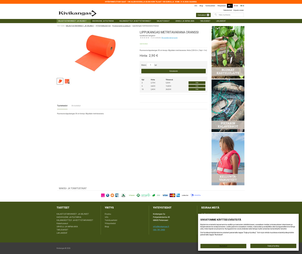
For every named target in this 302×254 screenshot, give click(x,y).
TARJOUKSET (205, 21)
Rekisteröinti (228, 10)
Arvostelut (76, 105)
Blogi (201, 6)
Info (196, 6)
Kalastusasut (163, 21)
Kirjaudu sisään (238, 10)
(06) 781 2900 (159, 230)
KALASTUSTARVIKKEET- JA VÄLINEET (72, 21)
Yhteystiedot (221, 6)
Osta (197, 82)
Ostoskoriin (173, 71)
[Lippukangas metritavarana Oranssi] (94, 53)
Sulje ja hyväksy (273, 246)
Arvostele (170, 38)
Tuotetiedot (62, 105)
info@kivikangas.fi (161, 226)
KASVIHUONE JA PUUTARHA (103, 21)
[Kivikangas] (99, 13)
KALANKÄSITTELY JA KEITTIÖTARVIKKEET (135, 21)
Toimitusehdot (210, 6)
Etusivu (108, 214)
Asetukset (223, 246)
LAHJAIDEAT (221, 21)
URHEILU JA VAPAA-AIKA (184, 21)
